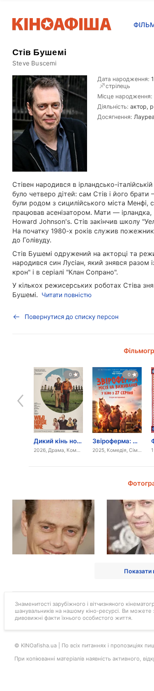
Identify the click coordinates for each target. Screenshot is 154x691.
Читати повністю (66, 295)
